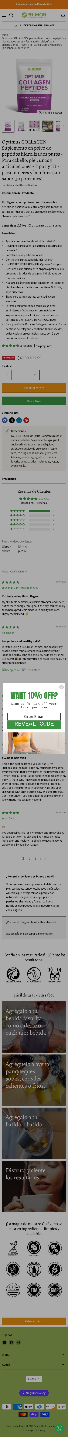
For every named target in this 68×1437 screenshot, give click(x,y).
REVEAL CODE (34, 724)
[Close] (61, 687)
